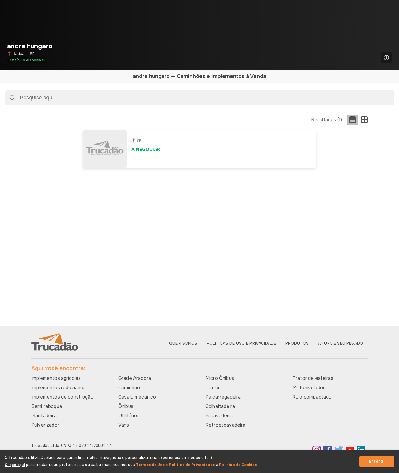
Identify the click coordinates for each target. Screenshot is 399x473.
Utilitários (129, 416)
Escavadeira (219, 416)
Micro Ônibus (219, 378)
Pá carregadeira (223, 397)
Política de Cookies (238, 464)
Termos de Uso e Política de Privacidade (175, 464)
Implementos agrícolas (56, 378)
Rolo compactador (312, 397)
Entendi (377, 461)
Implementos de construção (62, 397)
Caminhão (129, 387)
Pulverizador (45, 425)
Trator (212, 387)
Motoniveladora (309, 387)
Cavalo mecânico (137, 397)
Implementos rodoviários (58, 387)
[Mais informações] (386, 57)
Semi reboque (46, 406)
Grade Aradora (134, 378)
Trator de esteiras (312, 378)
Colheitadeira (220, 406)
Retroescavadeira (225, 425)
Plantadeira (44, 416)
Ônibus (125, 406)
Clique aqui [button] (15, 464)
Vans (123, 425)
